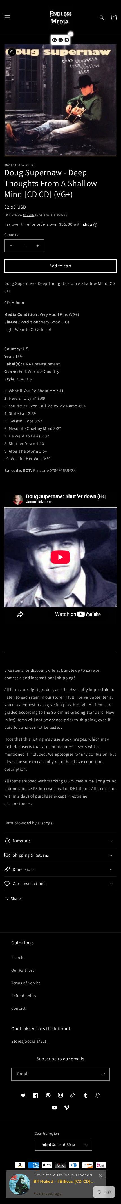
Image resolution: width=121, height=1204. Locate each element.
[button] (7, 17)
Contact (18, 1008)
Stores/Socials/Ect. (29, 1041)
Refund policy (23, 995)
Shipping (29, 214)
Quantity (11, 234)
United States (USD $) (58, 1144)
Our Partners (22, 970)
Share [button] (16, 898)
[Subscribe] (103, 1074)
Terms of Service (26, 982)
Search (17, 957)
